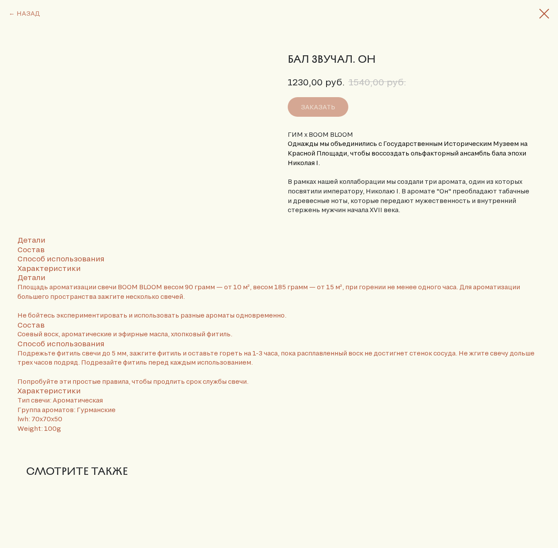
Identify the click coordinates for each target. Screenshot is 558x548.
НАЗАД (28, 13)
